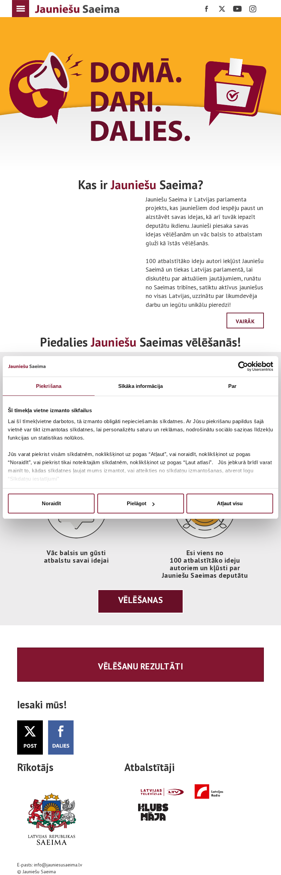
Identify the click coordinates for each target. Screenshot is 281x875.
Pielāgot (136, 503)
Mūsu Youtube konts (237, 8)
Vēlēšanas (140, 600)
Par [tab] (232, 386)
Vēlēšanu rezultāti (140, 666)
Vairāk (245, 321)
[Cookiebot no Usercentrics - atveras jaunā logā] (243, 366)
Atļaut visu (230, 503)
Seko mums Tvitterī (222, 8)
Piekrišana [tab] (48, 386)
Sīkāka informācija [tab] (140, 386)
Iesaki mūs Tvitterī (61, 737)
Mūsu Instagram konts (252, 8)
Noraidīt (51, 503)
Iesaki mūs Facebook (30, 737)
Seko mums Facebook (206, 8)
